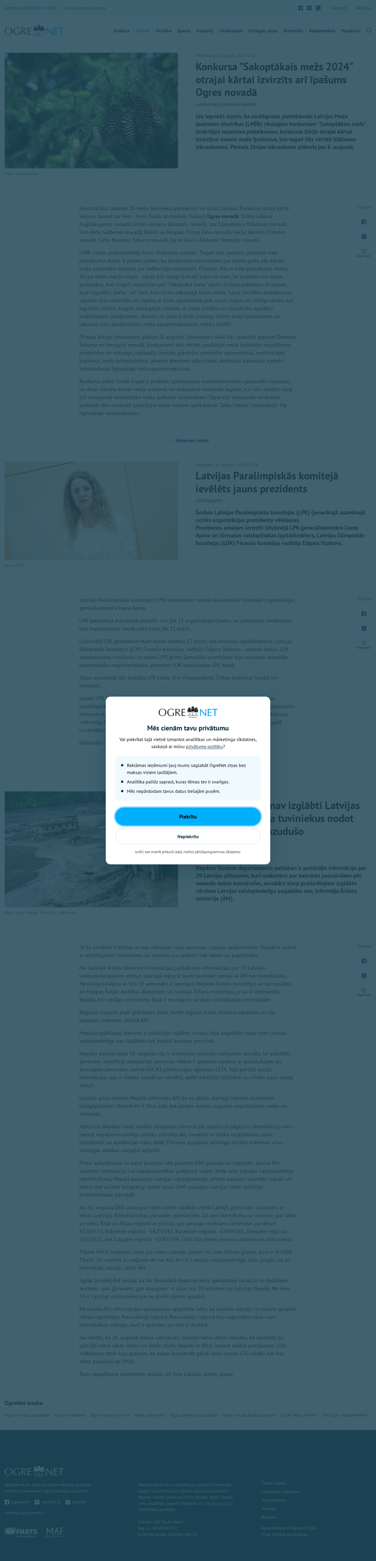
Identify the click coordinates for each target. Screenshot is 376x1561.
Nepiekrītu (188, 836)
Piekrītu (188, 816)
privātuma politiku (204, 746)
